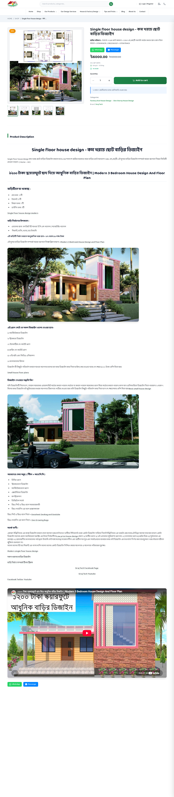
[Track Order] (159, 4)
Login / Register (147, 3)
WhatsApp (99, 49)
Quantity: (94, 73)
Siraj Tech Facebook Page (87, 568)
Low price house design (67, 536)
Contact (142, 11)
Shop (39, 11)
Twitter (20, 579)
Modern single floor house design (22, 551)
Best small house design (140, 388)
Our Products (50, 11)
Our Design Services (68, 11)
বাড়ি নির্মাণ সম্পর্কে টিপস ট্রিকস (20, 562)
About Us (132, 11)
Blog (123, 11)
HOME (9, 18)
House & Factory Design (89, 11)
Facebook (12, 579)
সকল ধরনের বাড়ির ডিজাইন (19, 557)
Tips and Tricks (110, 11)
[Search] (111, 4)
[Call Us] (164, 4)
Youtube (28, 579)
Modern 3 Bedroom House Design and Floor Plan (82, 242)
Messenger (115, 49)
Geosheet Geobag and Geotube (45, 514)
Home (31, 11)
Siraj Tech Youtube (87, 574)
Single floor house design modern (22, 213)
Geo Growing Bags (40, 520)
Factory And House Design (100, 101)
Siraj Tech (99, 104)
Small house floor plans (18, 372)
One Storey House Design (123, 101)
